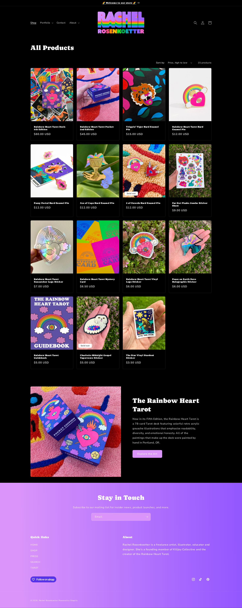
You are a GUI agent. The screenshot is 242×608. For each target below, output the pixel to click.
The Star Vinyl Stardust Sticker (140, 356)
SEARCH (35, 562)
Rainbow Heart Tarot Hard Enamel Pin (187, 128)
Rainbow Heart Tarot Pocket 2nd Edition (97, 128)
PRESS (34, 556)
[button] (46, 22)
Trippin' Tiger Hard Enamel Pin (142, 128)
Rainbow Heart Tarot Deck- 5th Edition (50, 128)
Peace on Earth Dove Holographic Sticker (184, 280)
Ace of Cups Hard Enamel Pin (97, 203)
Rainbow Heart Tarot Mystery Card (97, 280)
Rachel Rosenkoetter (48, 600)
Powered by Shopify (68, 600)
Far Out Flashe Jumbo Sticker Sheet (190, 204)
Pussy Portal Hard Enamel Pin (51, 203)
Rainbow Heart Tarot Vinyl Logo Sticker (142, 280)
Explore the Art (147, 453)
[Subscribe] (146, 517)
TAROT (34, 567)
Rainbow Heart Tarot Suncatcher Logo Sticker (48, 280)
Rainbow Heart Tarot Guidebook (46, 356)
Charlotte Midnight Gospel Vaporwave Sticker (95, 356)
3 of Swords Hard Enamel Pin (143, 203)
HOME (34, 544)
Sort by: (160, 62)
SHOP (33, 550)
